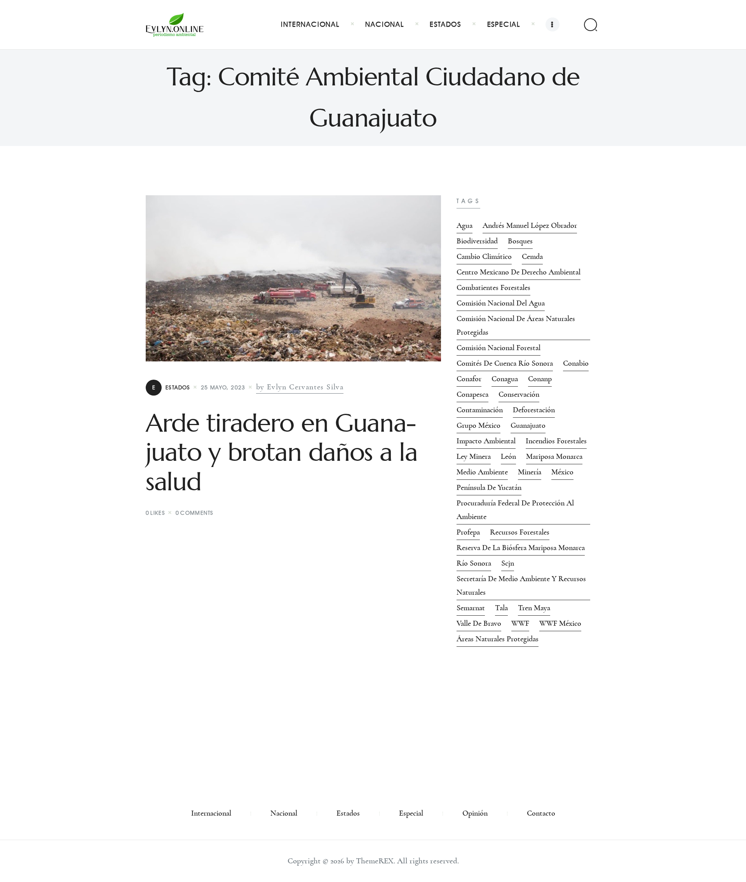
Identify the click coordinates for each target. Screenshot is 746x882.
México (562, 472)
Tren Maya (534, 608)
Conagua (505, 379)
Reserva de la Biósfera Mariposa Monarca (521, 548)
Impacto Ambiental (486, 441)
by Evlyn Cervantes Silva (300, 387)
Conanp (540, 379)
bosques (520, 241)
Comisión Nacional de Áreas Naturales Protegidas (516, 325)
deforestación (534, 410)
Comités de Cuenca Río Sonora (505, 363)
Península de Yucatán (489, 487)
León (508, 456)
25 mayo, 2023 (223, 387)
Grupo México (478, 425)
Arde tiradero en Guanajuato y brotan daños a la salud (282, 452)
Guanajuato (528, 425)
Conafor (469, 379)
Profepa (468, 532)
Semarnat (471, 608)
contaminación (480, 410)
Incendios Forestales (556, 441)
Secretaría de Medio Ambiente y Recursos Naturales (521, 585)
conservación (518, 394)
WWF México (560, 623)
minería (529, 472)
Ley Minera (474, 456)
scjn (507, 563)
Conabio (576, 363)
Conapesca (472, 394)
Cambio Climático (484, 256)
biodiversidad (477, 241)
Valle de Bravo (479, 623)
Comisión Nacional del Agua (501, 303)
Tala (501, 608)
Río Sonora (474, 563)
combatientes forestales (493, 288)
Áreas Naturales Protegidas (498, 639)
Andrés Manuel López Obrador (530, 225)
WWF (520, 623)
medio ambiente (482, 472)
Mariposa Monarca (554, 456)
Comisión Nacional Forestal (498, 348)
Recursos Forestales (519, 532)
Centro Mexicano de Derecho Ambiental (518, 272)
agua (464, 225)
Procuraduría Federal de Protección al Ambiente (515, 510)
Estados (171, 387)
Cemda (532, 256)
